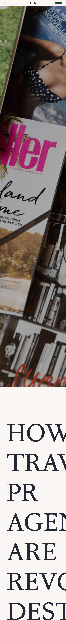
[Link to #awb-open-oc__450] (5, 2)
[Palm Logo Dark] (33, 1)
